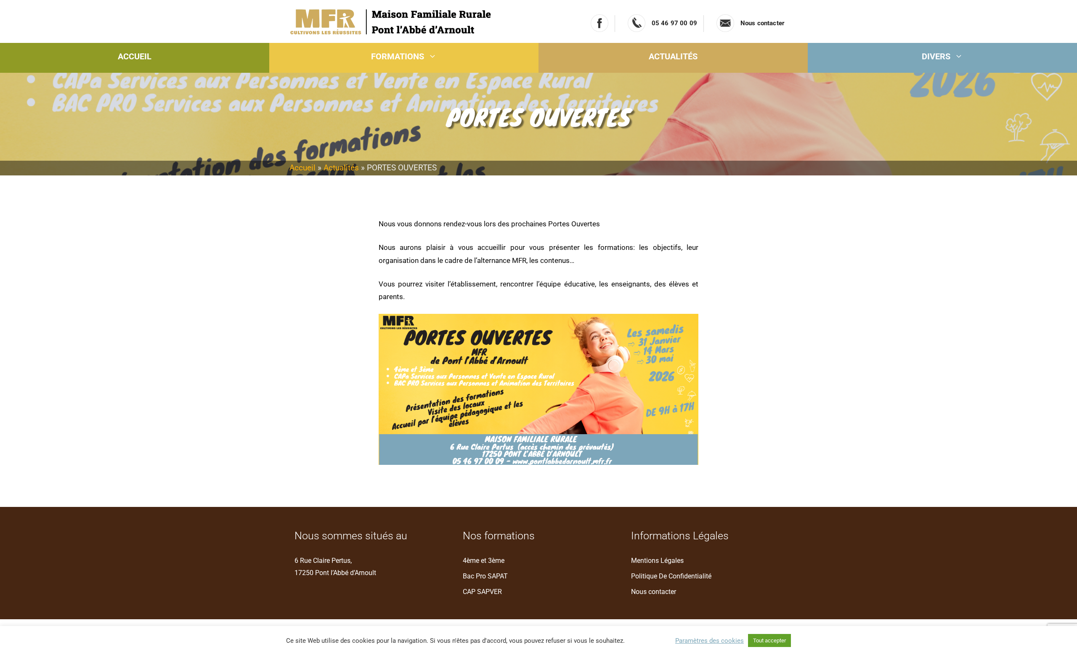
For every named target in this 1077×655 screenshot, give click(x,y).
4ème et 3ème (483, 561)
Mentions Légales (657, 561)
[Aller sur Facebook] (599, 23)
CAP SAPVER (482, 592)
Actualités (673, 56)
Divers (936, 56)
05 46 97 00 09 (674, 23)
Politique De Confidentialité (671, 576)
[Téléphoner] (636, 23)
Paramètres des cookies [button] (709, 640)
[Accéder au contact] (725, 23)
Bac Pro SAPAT (485, 576)
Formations (397, 56)
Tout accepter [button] (769, 640)
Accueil (134, 56)
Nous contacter (762, 23)
